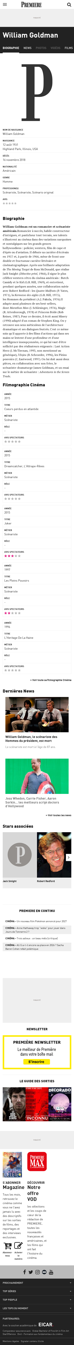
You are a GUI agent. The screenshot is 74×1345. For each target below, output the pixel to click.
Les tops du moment (15, 1308)
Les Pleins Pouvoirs (16, 580)
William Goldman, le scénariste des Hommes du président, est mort (31, 739)
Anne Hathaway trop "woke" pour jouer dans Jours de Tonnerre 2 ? (35, 929)
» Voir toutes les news (58, 815)
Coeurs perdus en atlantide (21, 409)
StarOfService (9, 1334)
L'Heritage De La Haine (18, 637)
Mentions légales (11, 1341)
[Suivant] (68, 857)
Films (69, 48)
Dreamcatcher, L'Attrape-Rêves (24, 466)
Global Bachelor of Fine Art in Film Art (50, 1331)
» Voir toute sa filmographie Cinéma (50, 679)
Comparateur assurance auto (17, 1331)
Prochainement (13, 1282)
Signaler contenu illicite (32, 1341)
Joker (7, 523)
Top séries (9, 1291)
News (27, 48)
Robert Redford (46, 881)
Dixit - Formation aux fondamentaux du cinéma (40, 1334)
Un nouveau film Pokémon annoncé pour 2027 (36, 921)
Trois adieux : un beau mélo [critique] (31, 938)
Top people (10, 1299)
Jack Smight (10, 881)
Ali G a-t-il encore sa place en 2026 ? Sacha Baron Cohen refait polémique (34, 947)
